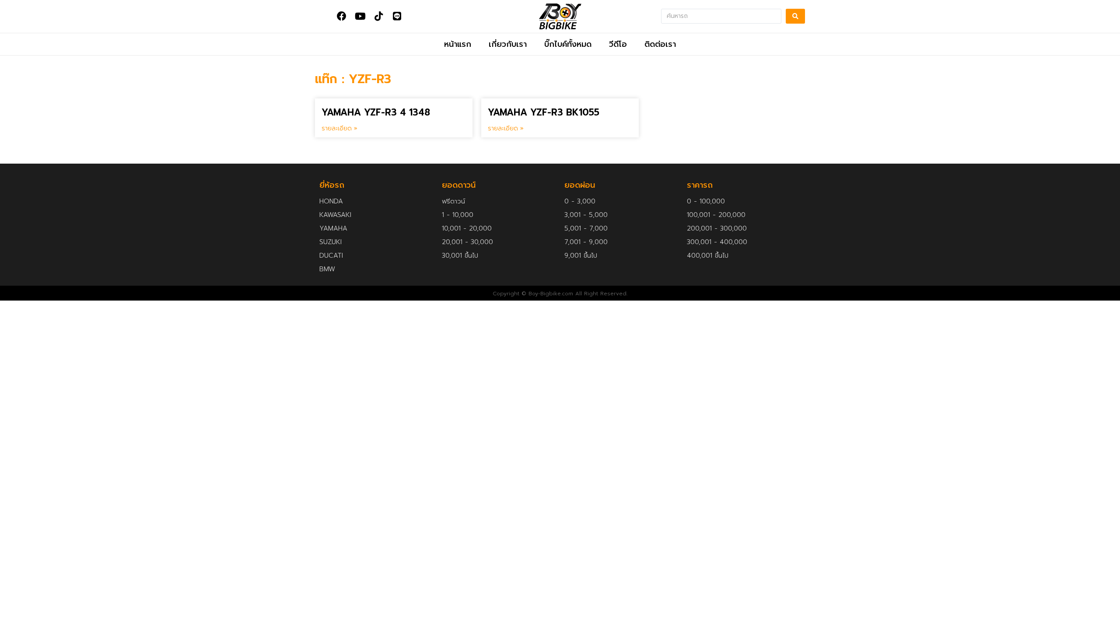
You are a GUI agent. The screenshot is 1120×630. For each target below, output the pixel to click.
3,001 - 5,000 (586, 215)
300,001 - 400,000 (717, 242)
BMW (327, 269)
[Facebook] (341, 16)
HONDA (331, 201)
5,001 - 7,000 (586, 228)
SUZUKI (330, 242)
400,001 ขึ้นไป (707, 255)
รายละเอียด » (339, 128)
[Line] (397, 16)
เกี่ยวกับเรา (508, 44)
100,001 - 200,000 (716, 215)
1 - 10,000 (457, 215)
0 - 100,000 (706, 201)
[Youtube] (360, 16)
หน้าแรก (457, 44)
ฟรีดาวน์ (453, 201)
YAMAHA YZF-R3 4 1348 (376, 112)
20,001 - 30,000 (467, 242)
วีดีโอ (618, 44)
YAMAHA (333, 228)
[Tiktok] (378, 16)
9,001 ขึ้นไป (580, 255)
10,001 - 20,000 (467, 228)
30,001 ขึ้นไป (460, 255)
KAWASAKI (335, 215)
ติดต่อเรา (660, 44)
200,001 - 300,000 (717, 228)
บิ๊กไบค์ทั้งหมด (568, 44)
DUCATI (331, 255)
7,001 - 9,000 (586, 242)
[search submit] (795, 16)
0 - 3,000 (579, 201)
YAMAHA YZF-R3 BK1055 (543, 112)
